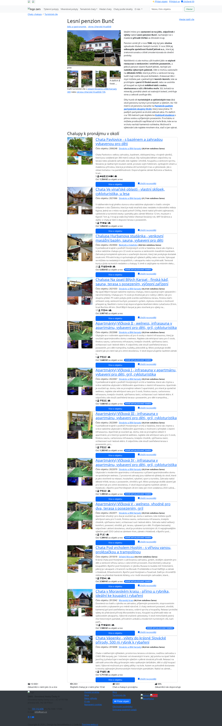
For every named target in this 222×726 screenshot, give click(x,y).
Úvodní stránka (91, 692)
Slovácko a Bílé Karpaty (130, 148)
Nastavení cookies (93, 704)
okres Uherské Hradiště (99, 26)
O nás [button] (138, 9)
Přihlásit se (174, 1)
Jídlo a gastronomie (76, 26)
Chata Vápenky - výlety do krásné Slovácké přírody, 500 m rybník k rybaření (131, 640)
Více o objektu (115, 184)
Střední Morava (126, 556)
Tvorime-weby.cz (90, 724)
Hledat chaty (105, 9)
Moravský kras (126, 600)
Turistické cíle (51, 14)
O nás (87, 701)
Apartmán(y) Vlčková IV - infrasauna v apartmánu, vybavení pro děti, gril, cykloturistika (136, 462)
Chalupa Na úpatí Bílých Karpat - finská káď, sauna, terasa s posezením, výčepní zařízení (132, 281)
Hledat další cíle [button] (186, 19)
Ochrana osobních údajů (125, 709)
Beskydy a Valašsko (128, 245)
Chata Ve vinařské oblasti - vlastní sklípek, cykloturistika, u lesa (130, 191)
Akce (86, 695)
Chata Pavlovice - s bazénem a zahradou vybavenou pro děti (129, 141)
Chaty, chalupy (35, 14)
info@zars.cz (41, 712)
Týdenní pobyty (51, 9)
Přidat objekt (161, 1)
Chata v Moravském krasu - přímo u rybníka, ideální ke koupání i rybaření (133, 593)
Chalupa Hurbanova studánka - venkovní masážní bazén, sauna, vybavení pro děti (129, 238)
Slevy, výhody (90, 698)
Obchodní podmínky (122, 706)
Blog (115, 692)
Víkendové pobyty (69, 9)
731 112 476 (37, 708)
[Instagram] (31, 717)
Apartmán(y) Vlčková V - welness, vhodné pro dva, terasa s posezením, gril (133, 506)
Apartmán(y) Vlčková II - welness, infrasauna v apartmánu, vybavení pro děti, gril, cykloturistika (136, 325)
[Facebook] (29, 717)
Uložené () (188, 1)
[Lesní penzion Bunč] (94, 48)
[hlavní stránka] (34, 9)
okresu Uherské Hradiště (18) (91, 92)
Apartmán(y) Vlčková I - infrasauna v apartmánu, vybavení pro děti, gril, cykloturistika (136, 372)
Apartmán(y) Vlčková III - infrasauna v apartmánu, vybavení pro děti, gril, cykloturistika (136, 415)
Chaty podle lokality (123, 9)
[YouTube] (33, 717)
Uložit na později (148, 183)
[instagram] (33, 1)
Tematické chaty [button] (88, 9)
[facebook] (29, 1)
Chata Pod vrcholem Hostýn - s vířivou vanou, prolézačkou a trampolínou (133, 549)
